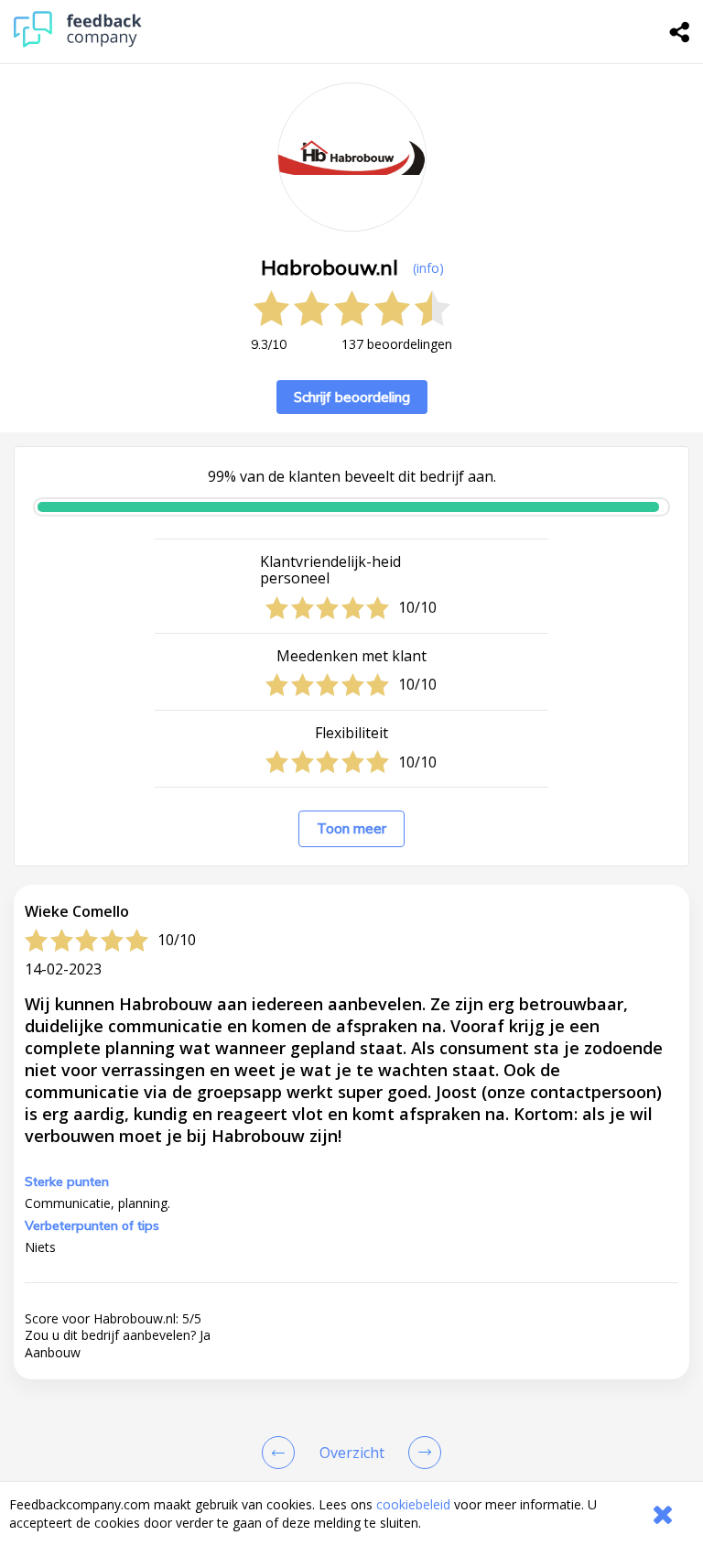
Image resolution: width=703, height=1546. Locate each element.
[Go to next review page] (421, 1452)
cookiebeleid (413, 1504)
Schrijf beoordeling (352, 397)
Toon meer (351, 828)
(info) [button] (428, 268)
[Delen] (680, 32)
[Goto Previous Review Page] (282, 1452)
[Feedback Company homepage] (78, 42)
